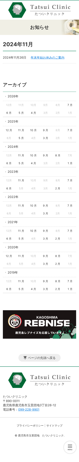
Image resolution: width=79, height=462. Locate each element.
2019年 (13, 272)
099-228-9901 (28, 409)
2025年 (13, 121)
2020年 (13, 247)
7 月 (69, 105)
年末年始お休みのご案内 (47, 57)
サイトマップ (54, 425)
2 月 (57, 188)
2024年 (13, 147)
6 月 (9, 112)
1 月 (70, 163)
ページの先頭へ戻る (42, 358)
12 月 (9, 130)
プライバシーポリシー (30, 425)
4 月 (33, 112)
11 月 (21, 130)
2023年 (13, 172)
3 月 (45, 138)
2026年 (13, 96)
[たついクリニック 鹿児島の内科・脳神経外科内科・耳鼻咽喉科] (39, 10)
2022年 (13, 197)
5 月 (21, 112)
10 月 (33, 130)
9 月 (45, 130)
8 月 (57, 155)
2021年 (13, 222)
